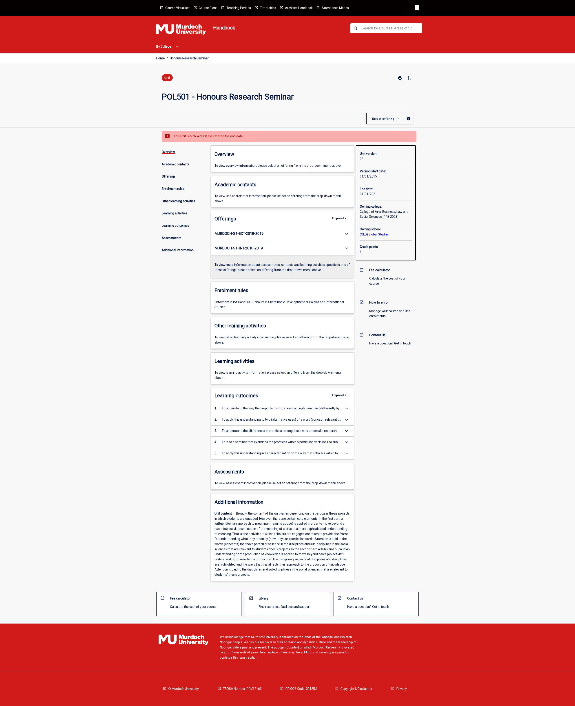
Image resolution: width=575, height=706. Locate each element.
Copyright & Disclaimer (356, 688)
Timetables (268, 8)
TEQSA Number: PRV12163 (242, 688)
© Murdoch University (183, 688)
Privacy (401, 688)
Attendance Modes (335, 8)
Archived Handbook (299, 8)
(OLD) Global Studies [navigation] (374, 234)
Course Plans (208, 8)
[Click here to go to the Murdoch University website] (181, 30)
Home (160, 58)
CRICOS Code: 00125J (301, 688)
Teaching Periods (238, 8)
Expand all (340, 218)
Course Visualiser (177, 8)
